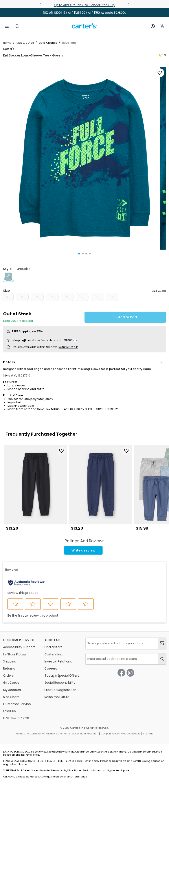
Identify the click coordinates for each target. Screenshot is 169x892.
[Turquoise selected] (8, 276)
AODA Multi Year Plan (85, 733)
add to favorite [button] (61, 451)
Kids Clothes (25, 43)
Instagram (130, 673)
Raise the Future (56, 697)
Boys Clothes (48, 43)
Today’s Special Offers (61, 675)
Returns (9, 668)
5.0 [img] (164, 55)
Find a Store (53, 647)
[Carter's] (84, 27)
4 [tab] (90, 253)
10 (82, 297)
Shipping (9, 661)
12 (97, 297)
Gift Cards (11, 682)
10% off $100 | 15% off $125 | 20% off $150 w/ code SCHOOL (84, 12)
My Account (12, 690)
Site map (148, 733)
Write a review (83, 550)
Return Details (68, 347)
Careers (50, 668)
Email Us (9, 711)
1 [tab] (79, 253)
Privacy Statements (58, 733)
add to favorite (159, 72)
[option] (35, 489)
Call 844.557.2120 (16, 718)
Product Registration (60, 690)
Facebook (121, 673)
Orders (8, 675)
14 (112, 297)
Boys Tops (69, 43)
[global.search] (162, 658)
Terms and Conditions (30, 733)
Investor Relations (58, 661)
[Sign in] (153, 26)
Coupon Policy (110, 733)
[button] (84, 158)
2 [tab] (83, 253)
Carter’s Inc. (53, 654)
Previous (40, 4)
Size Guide (159, 291)
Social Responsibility (59, 682)
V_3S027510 (22, 375)
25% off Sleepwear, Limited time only (84, 5)
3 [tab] (86, 253)
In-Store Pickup (14, 654)
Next (128, 4)
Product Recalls (130, 733)
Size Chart (11, 697)
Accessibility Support (19, 647)
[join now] (162, 643)
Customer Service (17, 704)
